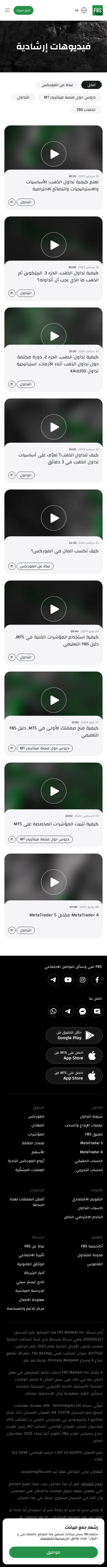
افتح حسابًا (23, 10)
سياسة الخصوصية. (52, 1538)
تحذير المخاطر (92, 1483)
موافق (53, 1552)
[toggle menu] (7, 10)
